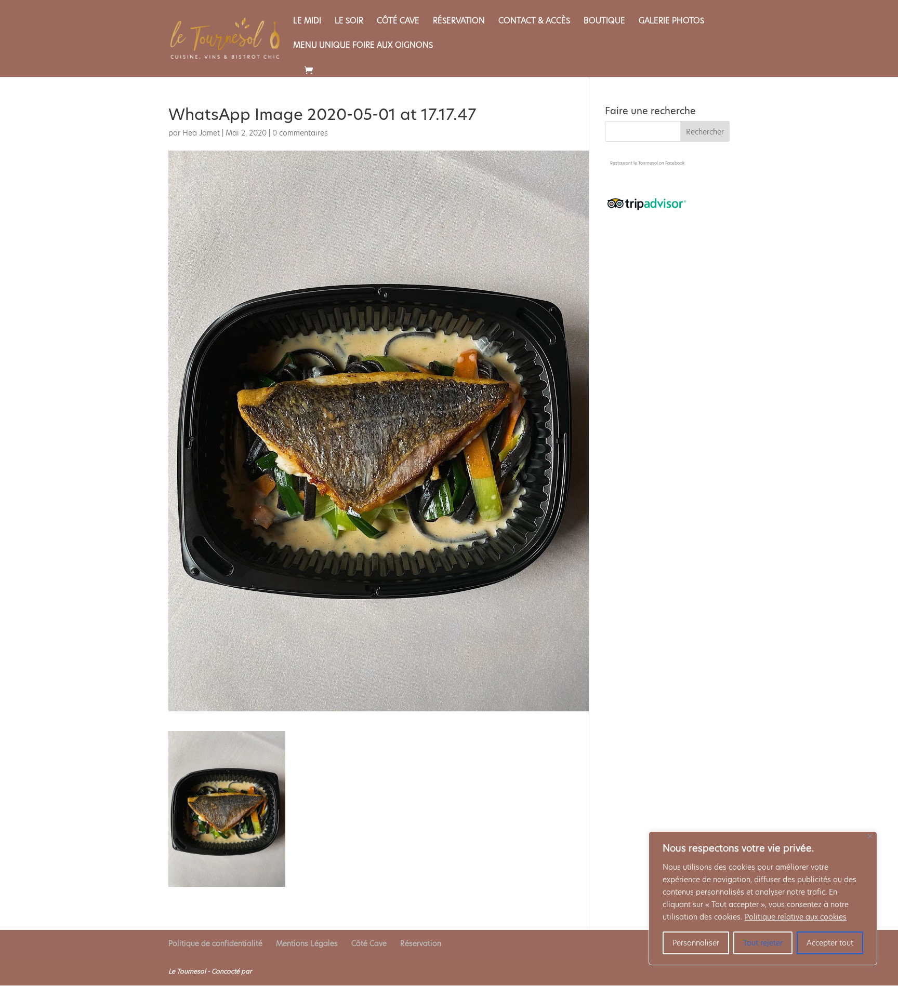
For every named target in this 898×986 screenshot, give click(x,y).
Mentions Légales (307, 943)
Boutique (604, 21)
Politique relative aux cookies (796, 917)
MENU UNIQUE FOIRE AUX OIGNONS (363, 46)
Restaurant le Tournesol (634, 163)
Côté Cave (398, 21)
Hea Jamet (201, 133)
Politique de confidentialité (215, 943)
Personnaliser (695, 943)
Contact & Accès (534, 21)
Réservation (459, 21)
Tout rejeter (763, 943)
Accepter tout (830, 943)
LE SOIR (349, 21)
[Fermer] (870, 836)
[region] (763, 898)
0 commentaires (300, 133)
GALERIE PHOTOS (671, 21)
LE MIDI (307, 21)
